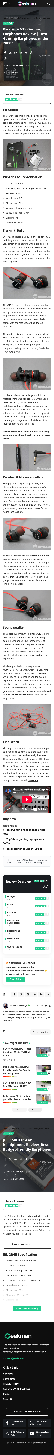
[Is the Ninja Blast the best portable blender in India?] (43, 1098)
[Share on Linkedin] (21, 52)
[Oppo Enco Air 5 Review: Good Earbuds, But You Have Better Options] (43, 1069)
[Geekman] (27, 3)
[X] (39, 1423)
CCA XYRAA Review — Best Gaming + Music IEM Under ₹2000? (17, 1052)
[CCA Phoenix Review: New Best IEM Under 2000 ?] (43, 1085)
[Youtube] (39, 1433)
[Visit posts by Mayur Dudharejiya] (5, 1006)
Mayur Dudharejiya (14, 65)
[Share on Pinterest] (28, 994)
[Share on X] (10, 52)
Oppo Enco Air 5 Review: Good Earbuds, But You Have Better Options (18, 1070)
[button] (5, 3)
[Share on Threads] (31, 52)
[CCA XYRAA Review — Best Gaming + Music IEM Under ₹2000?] (43, 1051)
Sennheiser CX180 (22, 694)
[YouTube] (45, 1006)
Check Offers (16, 979)
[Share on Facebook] (5, 52)
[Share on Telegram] (26, 52)
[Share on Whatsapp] (16, 52)
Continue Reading (27, 1308)
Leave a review (42, 1032)
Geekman (33, 780)
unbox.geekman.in (29, 973)
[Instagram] (50, 1006)
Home (5, 18)
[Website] (38, 1006)
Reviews (8, 23)
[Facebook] (42, 1006)
